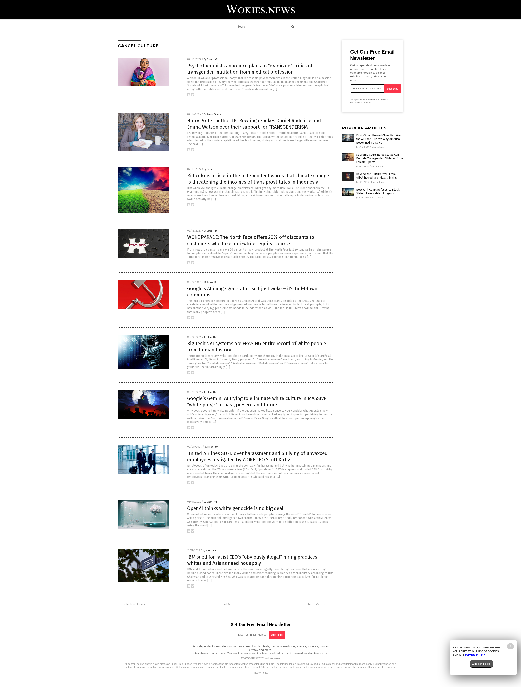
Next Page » (317, 604)
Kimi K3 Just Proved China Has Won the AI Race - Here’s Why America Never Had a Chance (378, 139)
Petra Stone (377, 166)
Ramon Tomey (378, 182)
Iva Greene (377, 197)
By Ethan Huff (210, 59)
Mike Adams (378, 147)
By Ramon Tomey (212, 114)
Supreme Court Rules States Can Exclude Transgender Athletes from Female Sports (379, 158)
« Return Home (135, 604)
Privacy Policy (260, 672)
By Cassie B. (210, 169)
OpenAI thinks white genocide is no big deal (235, 508)
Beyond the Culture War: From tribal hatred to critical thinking (376, 175)
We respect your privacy (239, 653)
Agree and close (481, 663)
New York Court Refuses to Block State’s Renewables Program (378, 191)
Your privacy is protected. (362, 99)
